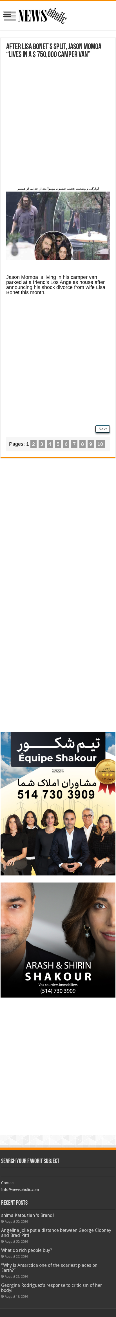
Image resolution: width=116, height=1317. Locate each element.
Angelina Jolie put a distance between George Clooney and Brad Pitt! (56, 1233)
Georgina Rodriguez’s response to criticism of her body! (51, 1288)
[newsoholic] (35, 14)
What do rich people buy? (26, 1250)
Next (103, 429)
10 (100, 444)
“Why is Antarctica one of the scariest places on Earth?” (49, 1268)
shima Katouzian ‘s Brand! (27, 1215)
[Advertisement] (58, 124)
